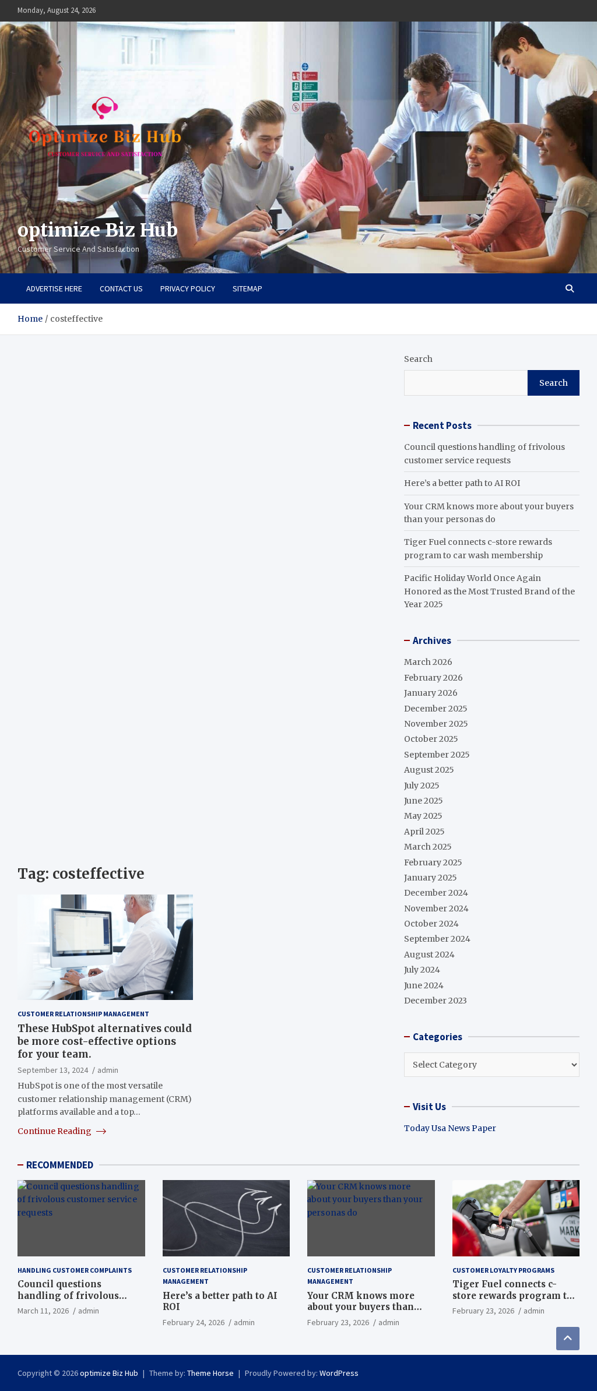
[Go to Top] (568, 1338)
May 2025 (423, 816)
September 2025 (437, 754)
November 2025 (436, 724)
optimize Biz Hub (97, 230)
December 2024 (436, 893)
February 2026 (433, 677)
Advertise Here (54, 288)
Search (418, 359)
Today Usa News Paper (450, 1128)
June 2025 (423, 800)
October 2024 (431, 923)
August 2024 (429, 954)
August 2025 (429, 770)
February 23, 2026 (338, 1322)
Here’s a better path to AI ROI (462, 483)
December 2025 (436, 708)
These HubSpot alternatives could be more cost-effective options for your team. (104, 1041)
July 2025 (422, 785)
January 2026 (431, 693)
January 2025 (430, 877)
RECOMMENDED (59, 1164)
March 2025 (428, 846)
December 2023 (435, 1000)
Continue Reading (55, 1131)
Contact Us (121, 288)
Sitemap (247, 288)
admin (107, 1070)
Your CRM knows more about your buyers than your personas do (361, 1307)
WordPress (339, 1373)
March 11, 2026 (43, 1310)
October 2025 (431, 739)
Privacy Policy (187, 288)
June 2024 (424, 985)
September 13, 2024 (52, 1070)
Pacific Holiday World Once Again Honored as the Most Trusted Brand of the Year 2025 (489, 591)
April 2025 (424, 831)
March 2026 (428, 662)
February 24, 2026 (193, 1322)
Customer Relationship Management (83, 1013)
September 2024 (437, 939)
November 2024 (436, 908)
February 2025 (433, 862)
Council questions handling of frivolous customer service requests (78, 1295)
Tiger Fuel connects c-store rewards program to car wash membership (512, 1295)
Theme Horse (210, 1373)
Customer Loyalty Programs (503, 1270)
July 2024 (422, 969)
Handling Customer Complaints (74, 1270)
